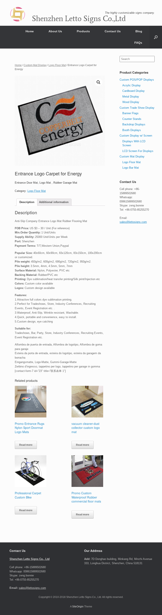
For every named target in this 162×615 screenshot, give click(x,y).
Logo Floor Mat (57, 65)
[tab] (26, 202)
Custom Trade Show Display (137, 107)
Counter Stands (131, 119)
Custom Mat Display (35, 65)
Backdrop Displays (133, 124)
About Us (55, 31)
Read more (25, 444)
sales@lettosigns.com (133, 222)
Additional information (54, 202)
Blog (138, 31)
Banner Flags (130, 113)
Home (30, 31)
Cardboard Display (133, 90)
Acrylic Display (131, 85)
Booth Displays (131, 130)
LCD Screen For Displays (137, 151)
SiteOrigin (78, 606)
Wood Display (130, 102)
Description (26, 202)
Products (83, 31)
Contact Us (113, 31)
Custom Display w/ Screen (136, 135)
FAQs (138, 42)
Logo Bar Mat (130, 167)
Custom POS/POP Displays (137, 79)
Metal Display (130, 96)
